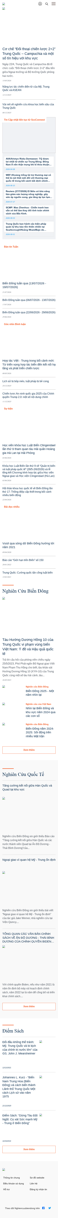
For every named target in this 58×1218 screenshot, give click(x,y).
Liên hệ (33, 1183)
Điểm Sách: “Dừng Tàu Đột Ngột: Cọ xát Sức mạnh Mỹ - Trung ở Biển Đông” (20, 1119)
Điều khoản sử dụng (13, 1183)
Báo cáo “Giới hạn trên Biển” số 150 (23, 560)
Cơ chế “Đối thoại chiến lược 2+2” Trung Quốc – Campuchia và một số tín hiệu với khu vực (28, 53)
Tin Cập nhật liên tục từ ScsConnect (24, 119)
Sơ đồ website (37, 1177)
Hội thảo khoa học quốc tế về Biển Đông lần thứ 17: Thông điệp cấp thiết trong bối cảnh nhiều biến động (27, 492)
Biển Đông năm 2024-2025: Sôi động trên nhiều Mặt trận (40, 732)
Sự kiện (8, 408)
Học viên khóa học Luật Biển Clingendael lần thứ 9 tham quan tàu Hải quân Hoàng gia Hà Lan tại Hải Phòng (28, 449)
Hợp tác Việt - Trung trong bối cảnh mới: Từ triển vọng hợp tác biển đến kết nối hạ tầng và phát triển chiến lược (29, 364)
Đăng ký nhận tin (38, 1189)
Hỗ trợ (6, 1189)
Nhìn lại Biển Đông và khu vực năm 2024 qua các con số (40, 712)
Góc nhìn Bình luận (15, 324)
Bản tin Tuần (11, 246)
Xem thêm (29, 749)
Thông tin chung (11, 1177)
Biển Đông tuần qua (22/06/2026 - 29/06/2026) (28, 312)
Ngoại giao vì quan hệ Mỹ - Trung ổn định (29, 859)
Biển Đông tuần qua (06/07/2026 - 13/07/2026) (28, 300)
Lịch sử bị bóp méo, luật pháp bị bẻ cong (25, 381)
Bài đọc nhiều (11, 506)
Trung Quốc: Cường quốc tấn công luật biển (27, 572)
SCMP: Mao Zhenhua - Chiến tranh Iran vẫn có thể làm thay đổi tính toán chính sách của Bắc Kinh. (27, 210)
